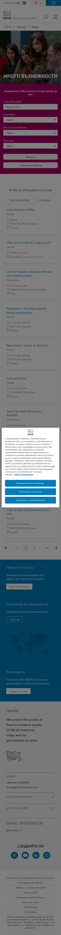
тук (53, 466)
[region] (30, 467)
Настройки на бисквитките (30, 500)
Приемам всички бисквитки (31, 483)
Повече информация (23, 474)
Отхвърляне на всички (30, 491)
